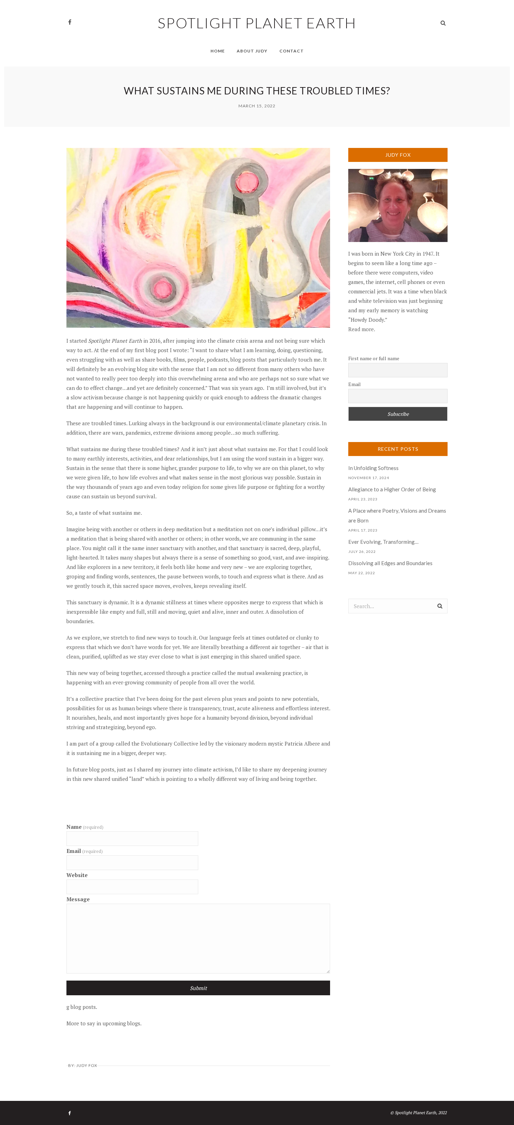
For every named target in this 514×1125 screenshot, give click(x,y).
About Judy (252, 51)
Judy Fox (86, 1065)
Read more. (361, 329)
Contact (291, 51)
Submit (198, 987)
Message (78, 899)
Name (84, 827)
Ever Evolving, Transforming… (383, 542)
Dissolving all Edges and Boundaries (390, 563)
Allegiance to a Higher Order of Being (392, 489)
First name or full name (373, 358)
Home (217, 51)
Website (77, 875)
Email (84, 851)
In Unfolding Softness (373, 468)
